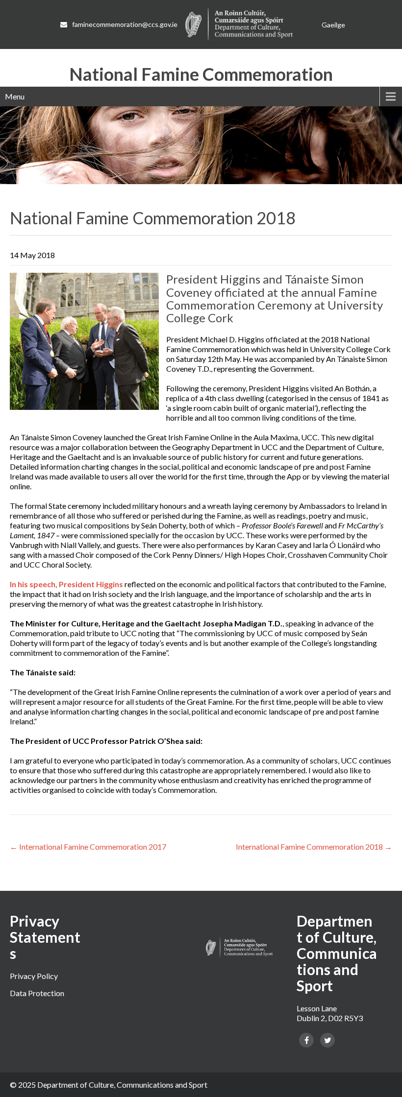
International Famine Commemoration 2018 (314, 846)
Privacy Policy (34, 975)
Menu (15, 96)
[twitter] (327, 1040)
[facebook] (306, 1040)
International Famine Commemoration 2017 (88, 846)
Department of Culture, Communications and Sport (122, 1084)
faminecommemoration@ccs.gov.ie (124, 24)
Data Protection (37, 993)
